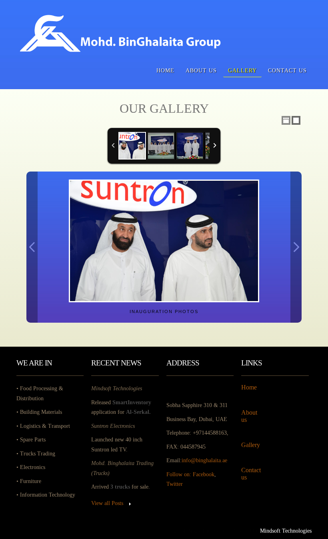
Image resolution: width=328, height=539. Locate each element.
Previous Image (32, 247)
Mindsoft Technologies (286, 531)
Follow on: (179, 474)
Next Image (296, 247)
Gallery (242, 70)
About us (201, 70)
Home (165, 70)
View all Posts (107, 503)
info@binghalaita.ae (204, 460)
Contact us (287, 70)
